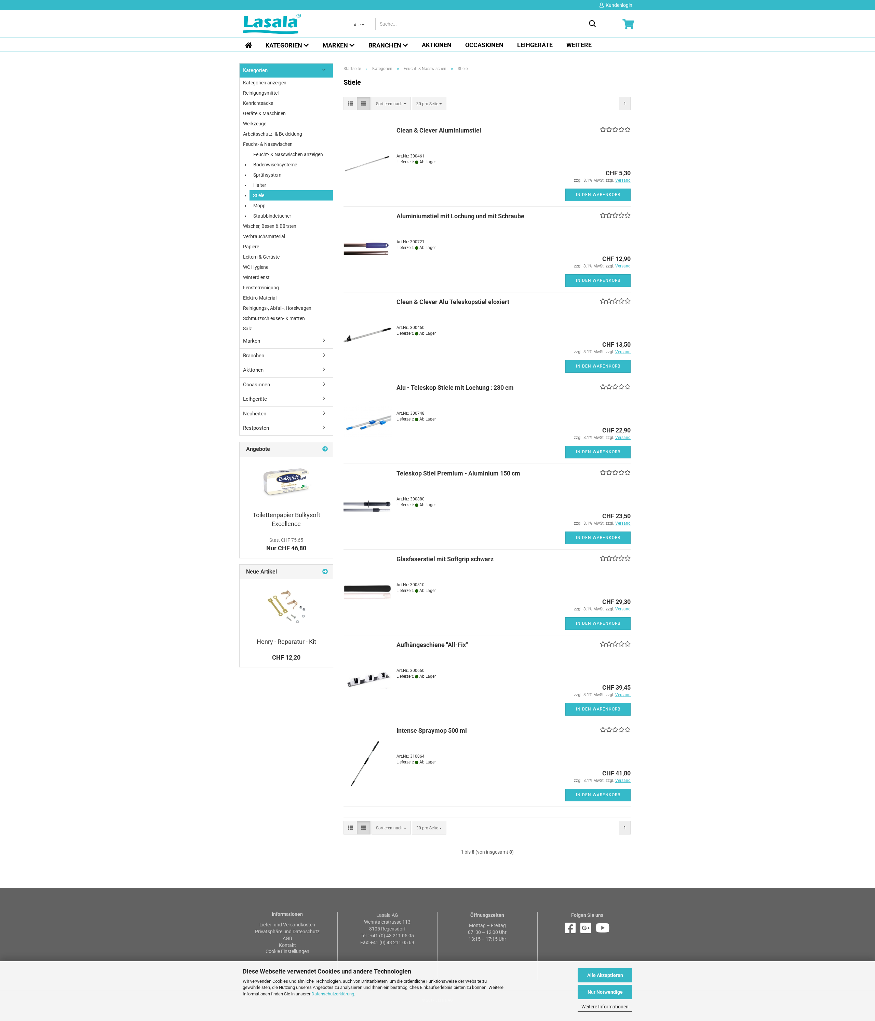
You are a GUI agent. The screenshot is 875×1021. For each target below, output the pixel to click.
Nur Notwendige (605, 992)
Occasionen (484, 45)
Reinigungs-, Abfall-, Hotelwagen (277, 308)
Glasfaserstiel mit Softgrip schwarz (445, 559)
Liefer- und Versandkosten (287, 924)
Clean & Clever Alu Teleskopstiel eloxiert (452, 301)
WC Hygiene (255, 267)
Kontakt (287, 945)
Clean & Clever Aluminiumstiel (438, 130)
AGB (287, 938)
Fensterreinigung (261, 287)
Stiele (258, 195)
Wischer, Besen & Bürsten (269, 226)
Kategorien (285, 45)
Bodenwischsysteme (275, 164)
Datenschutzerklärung (332, 993)
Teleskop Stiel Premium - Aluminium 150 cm (458, 473)
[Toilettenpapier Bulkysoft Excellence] (286, 482)
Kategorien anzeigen (264, 82)
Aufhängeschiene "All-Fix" (432, 644)
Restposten (256, 428)
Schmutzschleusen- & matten (274, 318)
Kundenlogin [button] (618, 5)
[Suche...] (592, 24)
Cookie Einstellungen (287, 951)
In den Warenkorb (598, 194)
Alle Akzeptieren (605, 975)
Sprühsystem (267, 175)
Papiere (251, 246)
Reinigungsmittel (261, 93)
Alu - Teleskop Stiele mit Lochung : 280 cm (455, 387)
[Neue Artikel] (325, 572)
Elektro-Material (260, 298)
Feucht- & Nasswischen (268, 144)
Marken (336, 45)
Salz (247, 328)
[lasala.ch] (288, 24)
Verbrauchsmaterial (264, 236)
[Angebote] (325, 449)
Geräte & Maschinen (264, 113)
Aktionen (437, 45)
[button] (350, 103)
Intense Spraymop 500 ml (431, 730)
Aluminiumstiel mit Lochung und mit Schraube (460, 216)
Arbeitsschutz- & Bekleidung (272, 134)
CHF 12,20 (286, 657)
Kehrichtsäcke (258, 103)
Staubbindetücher (272, 216)
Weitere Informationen (605, 1006)
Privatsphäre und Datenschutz (287, 931)
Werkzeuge (254, 123)
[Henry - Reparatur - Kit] (286, 606)
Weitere (579, 45)
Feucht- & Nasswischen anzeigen (288, 154)
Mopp (259, 205)
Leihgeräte (535, 45)
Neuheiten (254, 414)
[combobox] (391, 103)
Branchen (385, 45)
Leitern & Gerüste (261, 257)
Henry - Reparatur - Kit (286, 641)
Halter (259, 185)
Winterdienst (256, 277)
